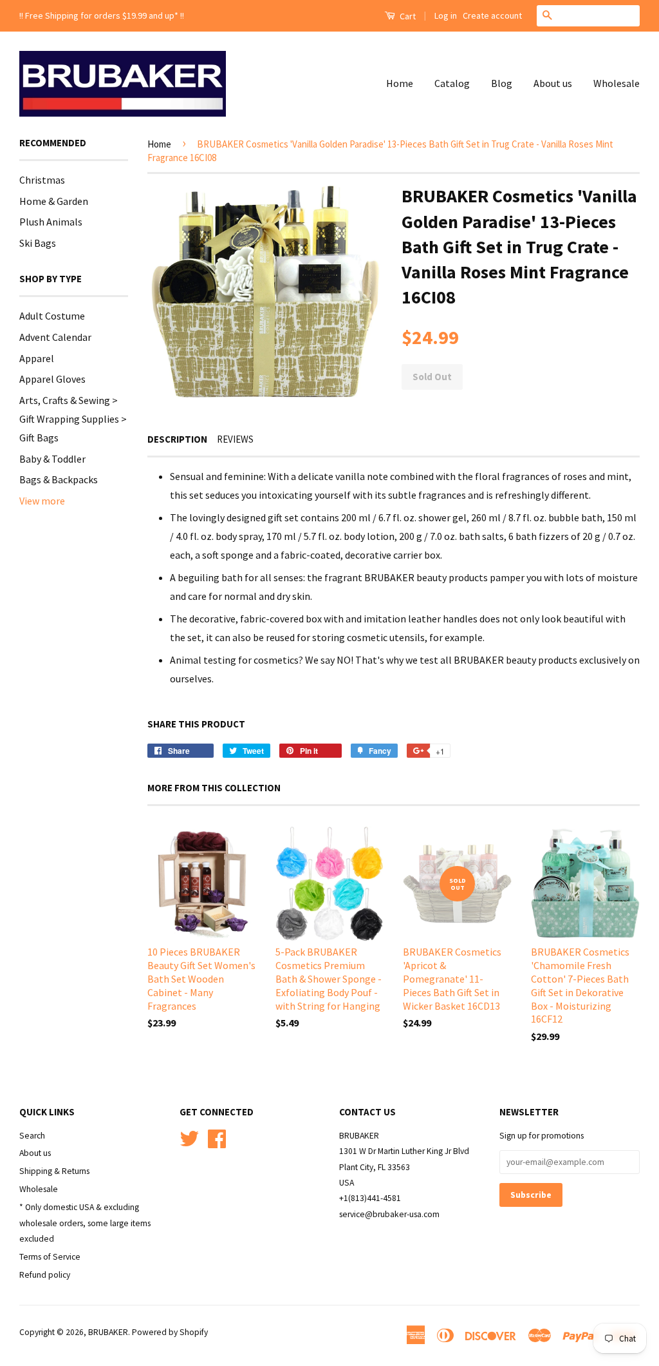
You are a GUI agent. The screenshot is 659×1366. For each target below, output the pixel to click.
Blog (501, 83)
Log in (445, 15)
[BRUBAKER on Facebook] (217, 1136)
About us (553, 83)
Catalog (452, 83)
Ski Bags (37, 242)
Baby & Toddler (52, 458)
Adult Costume (52, 315)
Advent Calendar (55, 337)
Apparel (36, 358)
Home (399, 83)
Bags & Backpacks (58, 479)
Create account (492, 15)
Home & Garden (53, 201)
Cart (407, 16)
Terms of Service (49, 1256)
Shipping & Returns (54, 1171)
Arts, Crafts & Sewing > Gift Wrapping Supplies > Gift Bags (73, 419)
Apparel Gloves (52, 378)
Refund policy (44, 1274)
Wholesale (616, 83)
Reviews (235, 439)
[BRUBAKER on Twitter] (189, 1136)
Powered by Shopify (170, 1332)
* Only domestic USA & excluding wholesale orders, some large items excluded (85, 1223)
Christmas (42, 179)
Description (177, 439)
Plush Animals (50, 221)
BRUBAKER (108, 1332)
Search (32, 1135)
